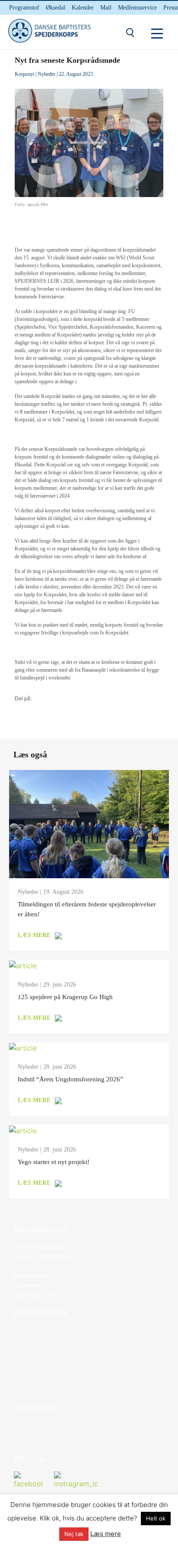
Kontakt (23, 1376)
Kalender (83, 7)
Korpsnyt (24, 74)
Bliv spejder (28, 1353)
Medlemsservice (137, 7)
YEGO (22, 1426)
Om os (22, 1342)
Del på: (23, 698)
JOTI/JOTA (28, 1437)
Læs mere (105, 1534)
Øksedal (55, 7)
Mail (105, 7)
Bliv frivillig (29, 1365)
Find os (23, 1449)
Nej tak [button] (73, 1533)
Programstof (24, 7)
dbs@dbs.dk (48, 1247)
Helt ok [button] (155, 1518)
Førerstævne (29, 1331)
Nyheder (46, 74)
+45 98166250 (52, 1257)
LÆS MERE (34, 935)
